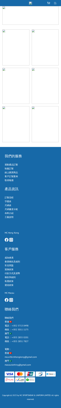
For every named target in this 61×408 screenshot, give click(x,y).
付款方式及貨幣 (12, 273)
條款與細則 (10, 277)
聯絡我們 (9, 317)
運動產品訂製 (11, 164)
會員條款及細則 (12, 261)
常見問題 (9, 265)
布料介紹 (9, 213)
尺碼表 (8, 205)
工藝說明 (9, 217)
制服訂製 (9, 168)
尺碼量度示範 (11, 209)
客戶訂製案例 (11, 176)
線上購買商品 (11, 172)
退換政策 (9, 269)
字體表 (8, 201)
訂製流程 (9, 197)
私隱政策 (9, 281)
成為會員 (9, 257)
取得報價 (9, 180)
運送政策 (9, 285)
